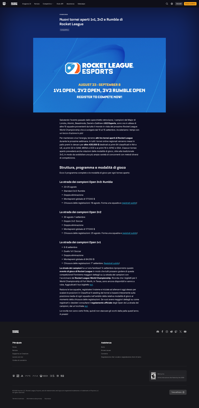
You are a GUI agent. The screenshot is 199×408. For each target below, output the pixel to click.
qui (91, 284)
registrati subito (129, 203)
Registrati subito (111, 263)
